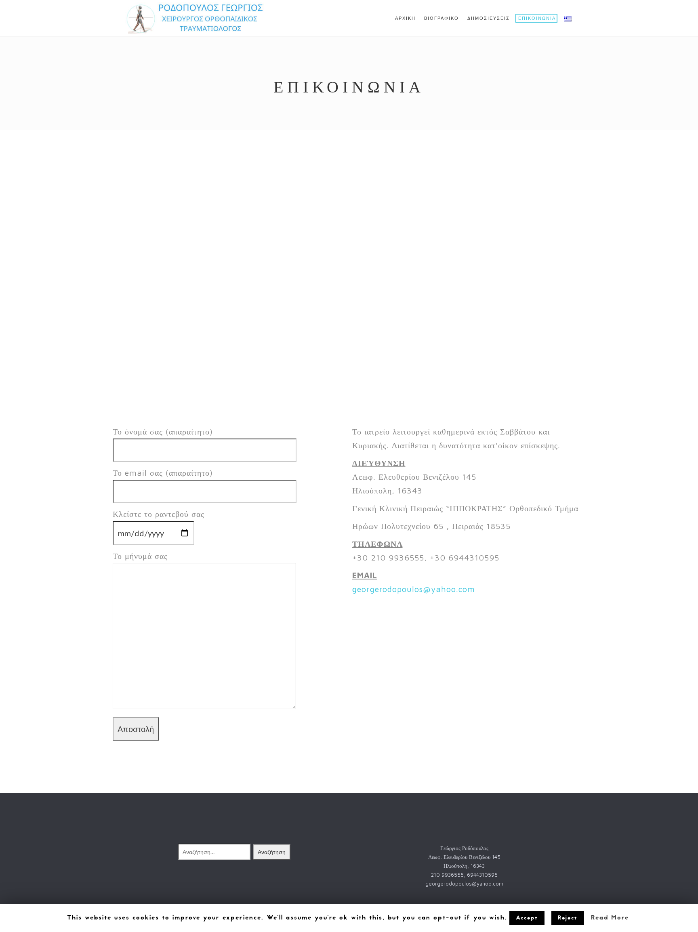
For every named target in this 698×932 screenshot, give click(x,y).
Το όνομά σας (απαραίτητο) (163, 431)
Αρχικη (405, 18)
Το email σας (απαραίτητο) (163, 472)
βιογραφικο (441, 18)
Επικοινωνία (537, 18)
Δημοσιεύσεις (488, 18)
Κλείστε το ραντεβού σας (158, 513)
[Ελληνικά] (567, 18)
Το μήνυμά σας (140, 555)
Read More (610, 917)
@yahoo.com (449, 589)
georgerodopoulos (387, 589)
